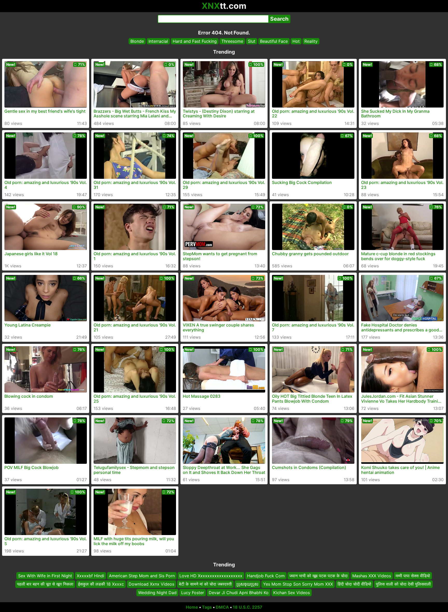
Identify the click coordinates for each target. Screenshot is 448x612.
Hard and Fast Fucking (195, 41)
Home (192, 607)
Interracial (158, 41)
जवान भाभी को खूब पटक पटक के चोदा (318, 575)
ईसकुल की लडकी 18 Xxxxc (101, 584)
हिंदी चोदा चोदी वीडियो (354, 584)
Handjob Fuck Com (266, 575)
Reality (311, 41)
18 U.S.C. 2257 (247, 607)
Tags (207, 607)
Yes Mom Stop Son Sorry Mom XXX (298, 584)
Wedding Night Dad (157, 592)
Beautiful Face (274, 41)
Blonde (137, 41)
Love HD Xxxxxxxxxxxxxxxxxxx (210, 575)
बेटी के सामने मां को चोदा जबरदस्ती (205, 584)
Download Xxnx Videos (151, 584)
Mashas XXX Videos (371, 575)
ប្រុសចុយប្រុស (247, 584)
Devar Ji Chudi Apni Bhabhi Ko (239, 592)
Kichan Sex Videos (291, 592)
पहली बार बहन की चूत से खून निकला (45, 584)
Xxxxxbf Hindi (90, 575)
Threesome (232, 41)
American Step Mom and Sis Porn (142, 575)
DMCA (222, 607)
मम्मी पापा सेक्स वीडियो (413, 575)
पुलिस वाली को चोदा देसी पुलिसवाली (403, 584)
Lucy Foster (192, 592)
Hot (296, 41)
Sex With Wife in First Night (45, 575)
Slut (251, 41)
